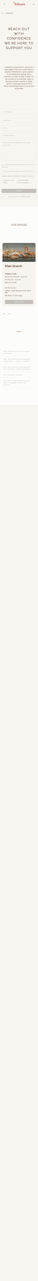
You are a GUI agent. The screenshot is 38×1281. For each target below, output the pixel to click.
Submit (19, 191)
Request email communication (23, 181)
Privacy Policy (29, 171)
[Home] (2, 13)
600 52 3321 (12, 288)
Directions (19, 302)
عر (33, 4)
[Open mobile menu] (4, 4)
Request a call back (9, 181)
